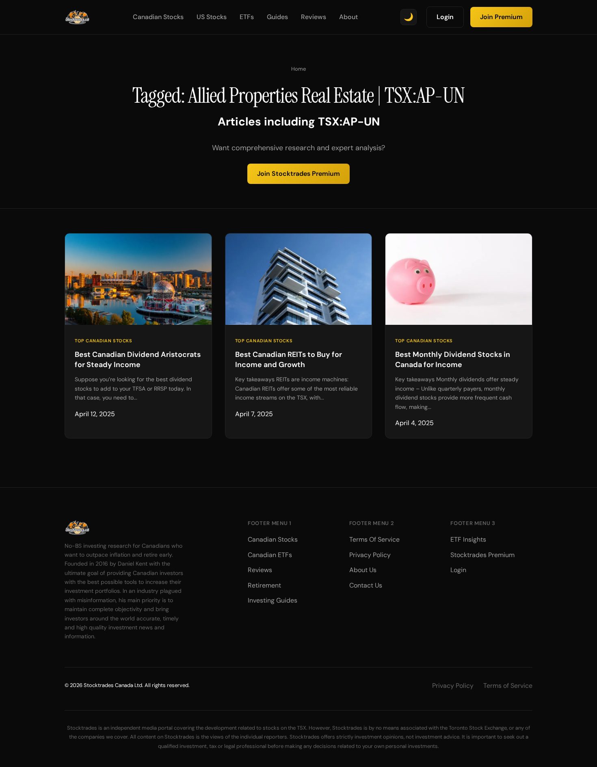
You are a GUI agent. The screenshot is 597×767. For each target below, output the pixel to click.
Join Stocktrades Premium (298, 173)
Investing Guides (272, 600)
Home (298, 68)
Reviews (313, 17)
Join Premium (501, 17)
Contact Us (365, 585)
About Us (362, 570)
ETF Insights (468, 539)
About (348, 17)
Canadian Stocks (158, 17)
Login (445, 17)
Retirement (264, 585)
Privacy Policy (370, 555)
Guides (277, 17)
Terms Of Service (374, 539)
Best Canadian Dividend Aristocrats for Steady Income (138, 359)
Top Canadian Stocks (103, 341)
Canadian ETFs (270, 555)
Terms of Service (507, 685)
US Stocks (212, 17)
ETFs (247, 17)
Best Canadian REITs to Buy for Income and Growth (288, 359)
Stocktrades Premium (482, 555)
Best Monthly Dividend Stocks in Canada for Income (452, 359)
